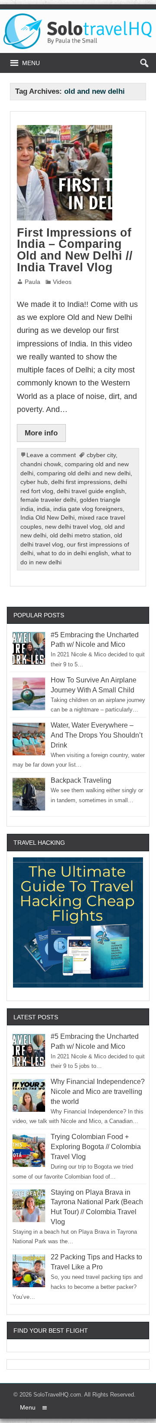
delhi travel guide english (91, 491)
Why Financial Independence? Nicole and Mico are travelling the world (98, 1091)
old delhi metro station (80, 535)
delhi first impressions (80, 482)
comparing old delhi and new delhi (83, 473)
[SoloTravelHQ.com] (78, 16)
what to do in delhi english (72, 553)
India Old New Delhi (47, 517)
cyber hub (34, 482)
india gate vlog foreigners (88, 509)
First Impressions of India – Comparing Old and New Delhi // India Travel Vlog (75, 250)
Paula (32, 282)
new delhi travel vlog (73, 527)
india (43, 509)
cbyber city (101, 455)
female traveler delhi (48, 500)
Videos (62, 282)
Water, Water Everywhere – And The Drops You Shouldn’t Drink (97, 735)
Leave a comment (51, 455)
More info (41, 432)
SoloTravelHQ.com (57, 1394)
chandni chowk (40, 464)
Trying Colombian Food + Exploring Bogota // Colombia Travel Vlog (96, 1146)
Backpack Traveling (81, 780)
